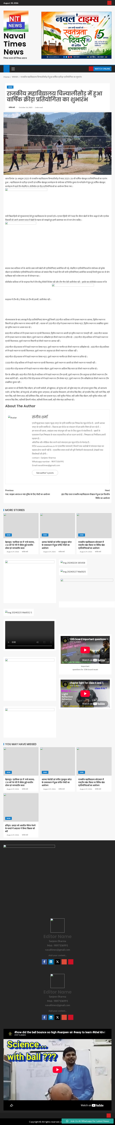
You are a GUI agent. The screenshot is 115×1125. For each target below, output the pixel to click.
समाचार (10, 87)
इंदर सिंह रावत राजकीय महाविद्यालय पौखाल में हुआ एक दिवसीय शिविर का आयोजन (85, 494)
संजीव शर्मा (12, 107)
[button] (13, 68)
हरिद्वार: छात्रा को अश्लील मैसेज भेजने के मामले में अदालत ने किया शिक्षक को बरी (20, 828)
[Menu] (13, 68)
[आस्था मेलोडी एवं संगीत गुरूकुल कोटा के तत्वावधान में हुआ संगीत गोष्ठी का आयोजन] (57, 525)
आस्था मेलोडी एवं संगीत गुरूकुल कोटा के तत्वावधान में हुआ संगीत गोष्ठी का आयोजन (57, 545)
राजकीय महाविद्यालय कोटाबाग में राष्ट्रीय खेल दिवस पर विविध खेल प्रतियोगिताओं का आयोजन (91, 545)
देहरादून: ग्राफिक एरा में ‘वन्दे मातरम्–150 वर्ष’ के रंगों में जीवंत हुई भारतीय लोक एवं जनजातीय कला (20, 545)
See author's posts (45, 472)
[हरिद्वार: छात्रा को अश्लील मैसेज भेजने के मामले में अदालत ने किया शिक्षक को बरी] (21, 807)
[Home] (6, 69)
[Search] (86, 68)
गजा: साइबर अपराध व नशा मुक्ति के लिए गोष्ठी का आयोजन (27, 492)
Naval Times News (15, 44)
